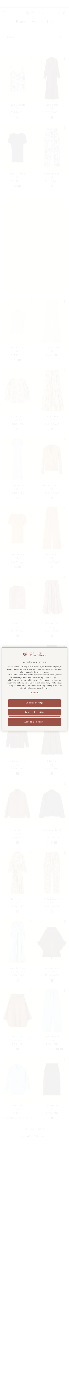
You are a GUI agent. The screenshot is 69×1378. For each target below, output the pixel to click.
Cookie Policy (34, 693)
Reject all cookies (34, 712)
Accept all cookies (34, 722)
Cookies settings (34, 703)
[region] (34, 689)
